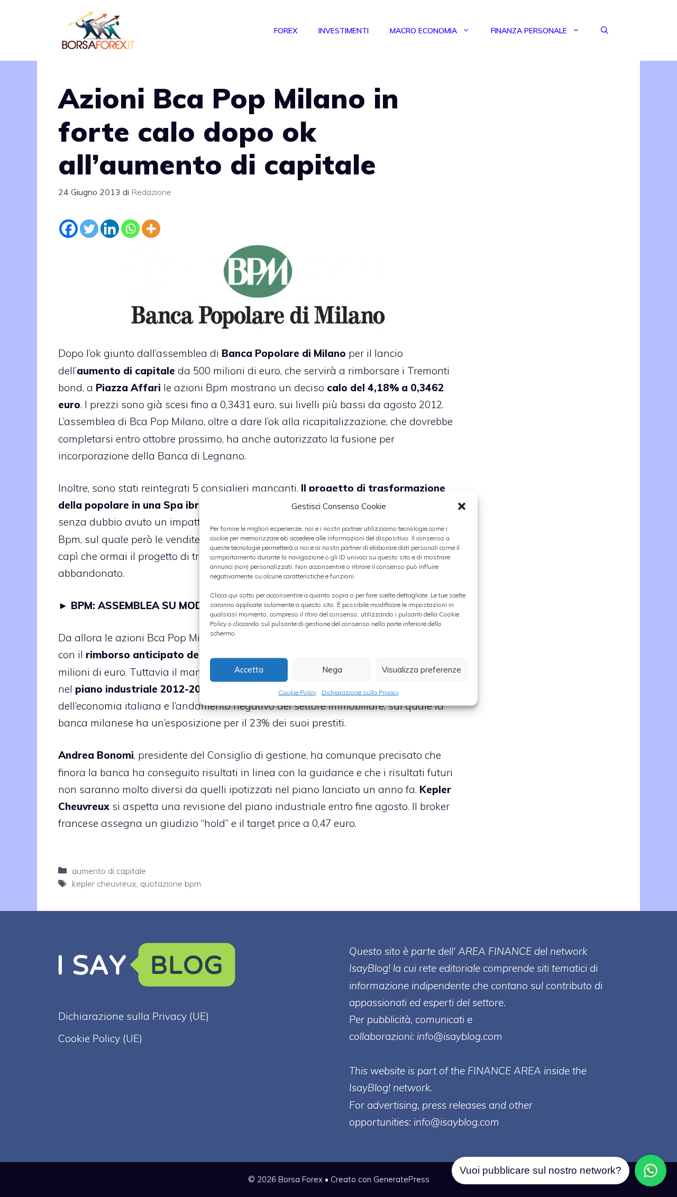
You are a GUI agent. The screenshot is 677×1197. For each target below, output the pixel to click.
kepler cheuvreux (104, 883)
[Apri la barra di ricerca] (604, 31)
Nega (332, 670)
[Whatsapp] (130, 228)
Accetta (248, 670)
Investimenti (343, 30)
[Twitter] (89, 228)
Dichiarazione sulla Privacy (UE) (133, 1016)
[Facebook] (68, 228)
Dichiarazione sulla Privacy (360, 692)
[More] (151, 228)
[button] (461, 506)
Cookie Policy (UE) (100, 1038)
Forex (285, 30)
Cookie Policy (297, 692)
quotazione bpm (170, 883)
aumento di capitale (109, 870)
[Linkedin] (109, 228)
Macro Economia (423, 30)
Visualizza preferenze (421, 670)
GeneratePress (401, 1179)
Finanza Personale (529, 30)
